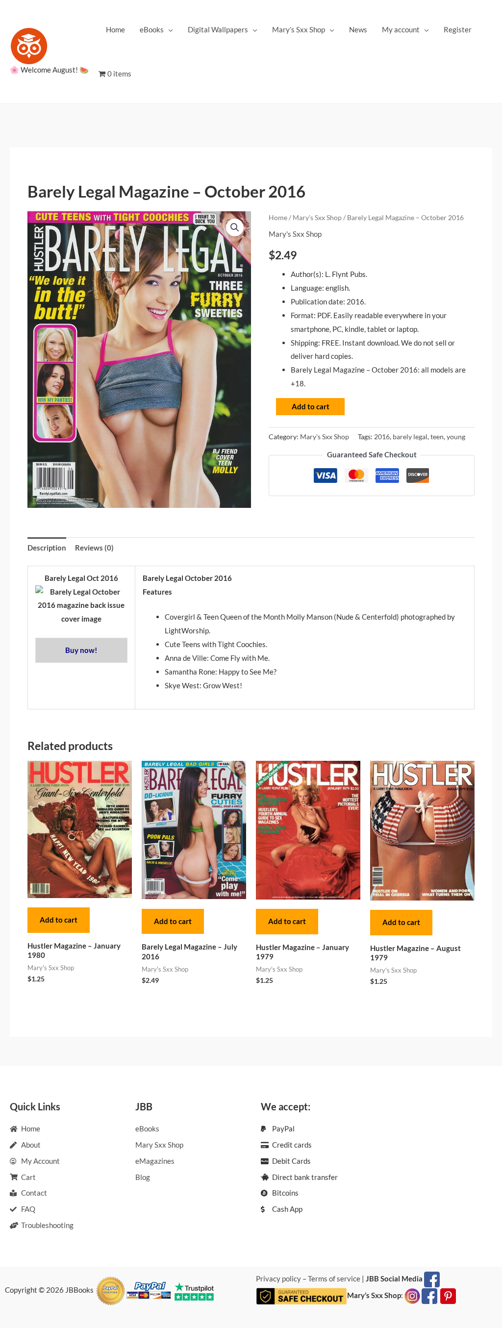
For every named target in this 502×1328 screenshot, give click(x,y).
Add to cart (310, 406)
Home (115, 29)
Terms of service (334, 1278)
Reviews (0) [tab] (94, 547)
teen (437, 437)
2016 (382, 437)
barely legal (410, 437)
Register (458, 29)
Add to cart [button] (58, 919)
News (358, 29)
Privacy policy (278, 1278)
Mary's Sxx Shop (317, 217)
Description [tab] (46, 547)
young (456, 437)
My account (401, 29)
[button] (235, 227)
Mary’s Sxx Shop (298, 29)
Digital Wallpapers (218, 29)
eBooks (152, 29)
